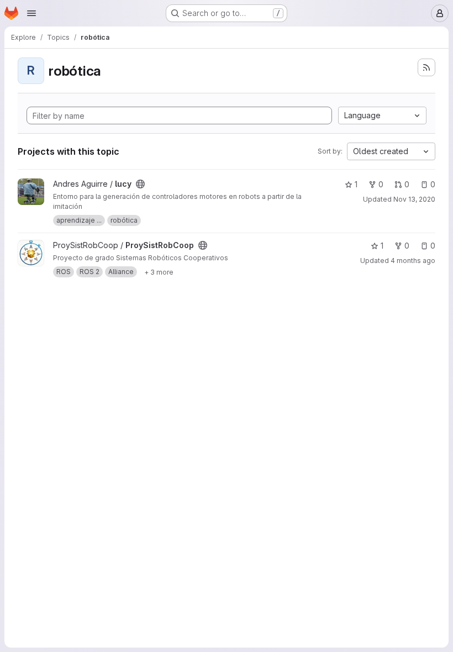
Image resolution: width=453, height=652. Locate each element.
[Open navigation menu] (31, 13)
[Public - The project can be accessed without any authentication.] (140, 184)
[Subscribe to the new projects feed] (426, 67)
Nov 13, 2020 (414, 199)
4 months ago (413, 260)
